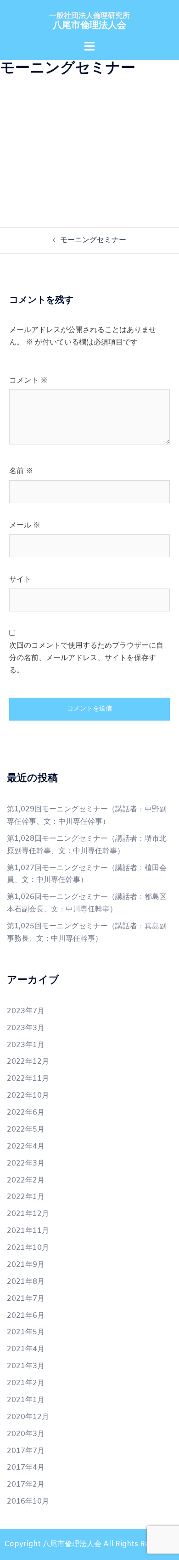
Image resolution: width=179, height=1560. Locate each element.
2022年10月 (28, 1095)
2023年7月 (26, 1011)
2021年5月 (26, 1332)
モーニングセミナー (93, 240)
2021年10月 (28, 1248)
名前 (21, 471)
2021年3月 (26, 1366)
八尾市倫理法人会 (89, 25)
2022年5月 (26, 1129)
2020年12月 (28, 1417)
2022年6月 (26, 1112)
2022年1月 (26, 1197)
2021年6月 (26, 1316)
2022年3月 (26, 1163)
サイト (20, 579)
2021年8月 (26, 1282)
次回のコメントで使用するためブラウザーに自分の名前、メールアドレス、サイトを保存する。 (86, 658)
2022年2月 (26, 1180)
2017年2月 (26, 1484)
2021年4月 (26, 1349)
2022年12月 (28, 1061)
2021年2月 (26, 1383)
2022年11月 (28, 1078)
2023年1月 (26, 1045)
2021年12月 (28, 1214)
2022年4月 (26, 1146)
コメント (28, 380)
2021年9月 (26, 1265)
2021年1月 (26, 1400)
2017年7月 (26, 1451)
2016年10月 (28, 1501)
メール (24, 525)
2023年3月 (26, 1028)
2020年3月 (26, 1434)
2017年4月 (26, 1467)
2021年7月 (26, 1299)
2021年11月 (28, 1231)
